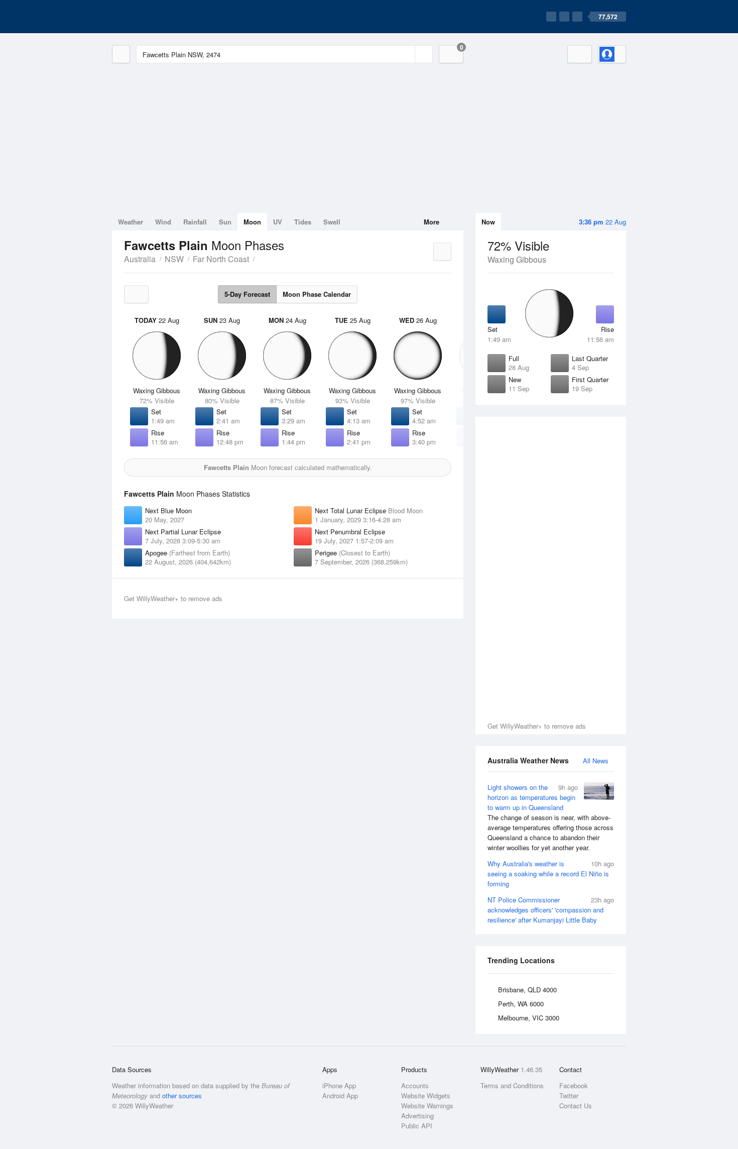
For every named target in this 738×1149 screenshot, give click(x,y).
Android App (340, 1095)
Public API (416, 1125)
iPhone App (339, 1085)
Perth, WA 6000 (521, 1003)
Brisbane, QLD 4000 (527, 989)
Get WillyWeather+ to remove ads (536, 726)
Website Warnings (427, 1105)
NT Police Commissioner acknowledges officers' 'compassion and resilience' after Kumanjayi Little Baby (550, 910)
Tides (302, 221)
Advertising (417, 1115)
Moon (252, 221)
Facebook (573, 1085)
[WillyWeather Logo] (159, 16)
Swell (331, 221)
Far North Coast (221, 259)
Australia (140, 259)
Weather (130, 221)
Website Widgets (425, 1095)
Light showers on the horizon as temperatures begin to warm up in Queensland (550, 817)
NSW (174, 259)
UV (277, 221)
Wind (163, 221)
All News (595, 760)
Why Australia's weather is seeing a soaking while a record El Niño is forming (550, 873)
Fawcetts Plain (260, 258)
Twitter (568, 1095)
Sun (225, 221)
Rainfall (195, 221)
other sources (182, 1095)
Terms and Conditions (512, 1085)
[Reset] (406, 54)
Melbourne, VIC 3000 (528, 1017)
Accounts (415, 1085)
